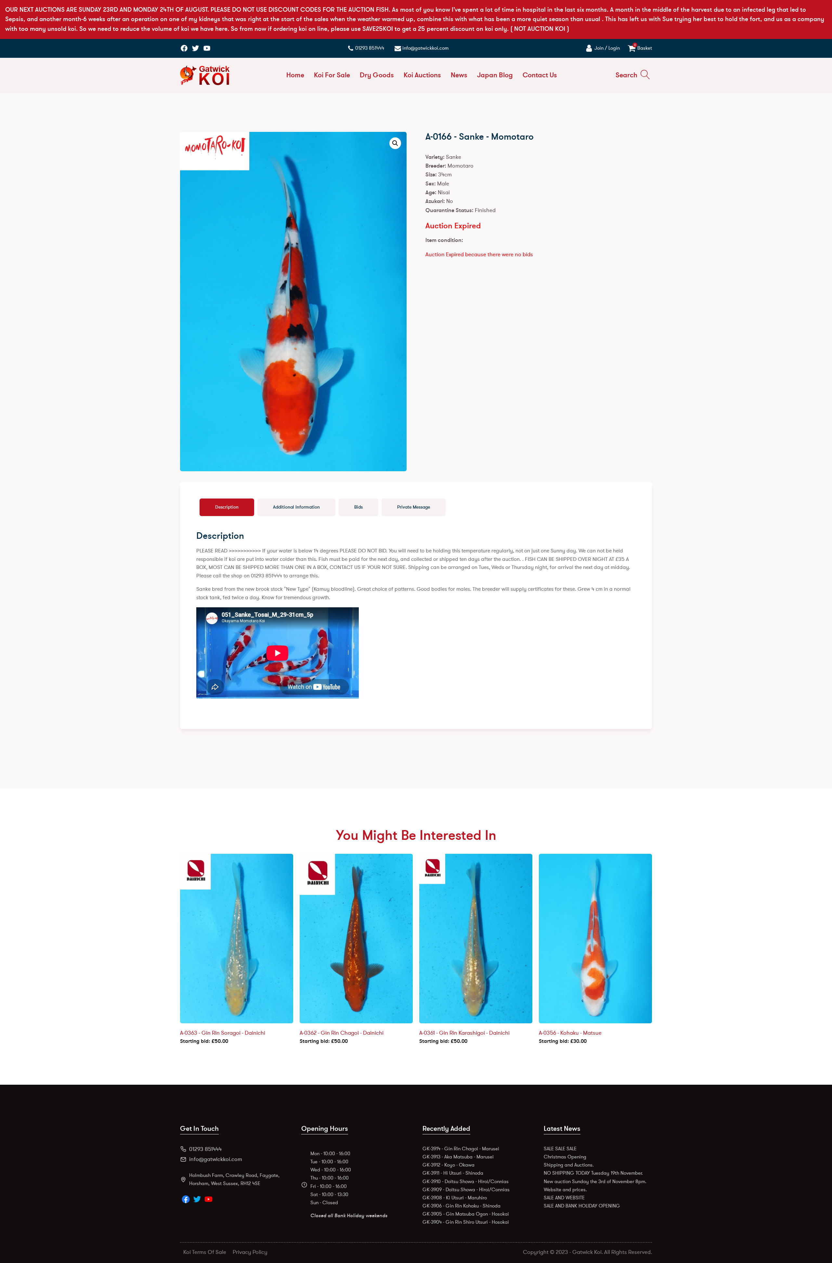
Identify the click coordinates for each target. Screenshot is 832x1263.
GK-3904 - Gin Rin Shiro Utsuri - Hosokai (465, 1222)
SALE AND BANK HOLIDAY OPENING (582, 1206)
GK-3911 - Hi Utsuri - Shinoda (452, 1173)
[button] (395, 143)
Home (295, 75)
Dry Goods (377, 75)
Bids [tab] (358, 507)
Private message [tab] (413, 507)
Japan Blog (495, 75)
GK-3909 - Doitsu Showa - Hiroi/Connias (466, 1189)
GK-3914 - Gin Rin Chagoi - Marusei (460, 1148)
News (459, 75)
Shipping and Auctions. (569, 1165)
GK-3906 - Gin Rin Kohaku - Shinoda (461, 1206)
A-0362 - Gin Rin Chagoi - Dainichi (342, 1033)
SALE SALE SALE (560, 1148)
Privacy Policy (250, 1252)
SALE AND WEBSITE (564, 1197)
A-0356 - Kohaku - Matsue (570, 1033)
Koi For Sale (332, 75)
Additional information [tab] (296, 507)
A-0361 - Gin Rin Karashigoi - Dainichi (464, 1033)
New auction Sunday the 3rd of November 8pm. (595, 1181)
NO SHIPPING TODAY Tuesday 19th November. (593, 1173)
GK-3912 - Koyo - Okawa (448, 1165)
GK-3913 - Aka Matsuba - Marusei (458, 1157)
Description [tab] (227, 507)
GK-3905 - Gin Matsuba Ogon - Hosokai (465, 1214)
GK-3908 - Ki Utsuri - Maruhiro (454, 1197)
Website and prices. (565, 1189)
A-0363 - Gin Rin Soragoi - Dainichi (222, 1033)
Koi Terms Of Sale (204, 1252)
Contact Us (540, 75)
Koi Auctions (422, 75)
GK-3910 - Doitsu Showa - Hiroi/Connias (465, 1181)
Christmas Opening (565, 1157)
